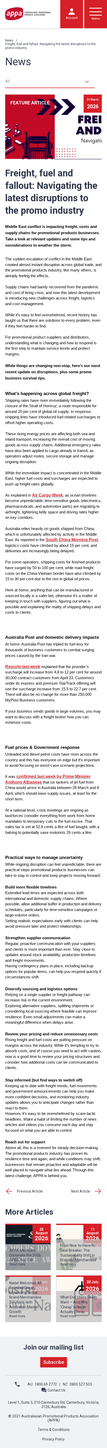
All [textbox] (7, 81)
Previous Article (30, 1191)
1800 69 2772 (46, 1384)
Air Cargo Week (47, 495)
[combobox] (50, 81)
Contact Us (56, 1390)
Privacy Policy (53, 1439)
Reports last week (22, 666)
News (9, 40)
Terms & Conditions (54, 1430)
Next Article (80, 1191)
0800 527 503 (81, 1384)
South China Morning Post (72, 539)
